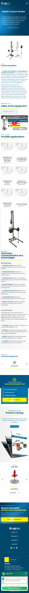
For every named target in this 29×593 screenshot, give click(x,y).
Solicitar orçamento (14, 519)
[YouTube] (11, 548)
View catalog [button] (14, 426)
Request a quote (8, 111)
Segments (14, 540)
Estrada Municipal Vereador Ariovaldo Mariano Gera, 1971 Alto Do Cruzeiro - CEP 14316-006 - (14, 568)
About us (14, 532)
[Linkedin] (16, 548)
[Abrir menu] (27, 3)
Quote (4, 27)
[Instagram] (14, 548)
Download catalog (13, 27)
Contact (14, 544)
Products (14, 536)
